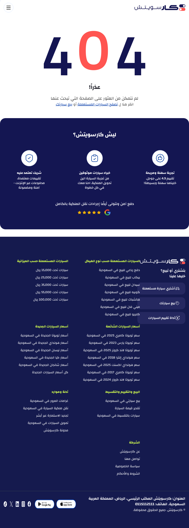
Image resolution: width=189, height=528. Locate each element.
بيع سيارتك (64, 104)
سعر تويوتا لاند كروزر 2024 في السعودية (111, 380)
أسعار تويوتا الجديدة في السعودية (44, 335)
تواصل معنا (132, 459)
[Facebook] (29, 504)
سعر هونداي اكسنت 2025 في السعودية (111, 365)
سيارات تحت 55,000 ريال (51, 292)
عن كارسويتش (130, 452)
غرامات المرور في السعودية (49, 401)
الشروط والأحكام (128, 474)
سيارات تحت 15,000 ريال (52, 270)
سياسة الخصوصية (127, 466)
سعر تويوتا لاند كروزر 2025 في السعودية (111, 350)
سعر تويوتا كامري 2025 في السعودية (113, 335)
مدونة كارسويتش (56, 430)
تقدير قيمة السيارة (127, 408)
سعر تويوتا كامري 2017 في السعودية (113, 372)
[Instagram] (23, 504)
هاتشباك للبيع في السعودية (120, 300)
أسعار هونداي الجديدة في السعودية (43, 343)
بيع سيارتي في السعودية (122, 401)
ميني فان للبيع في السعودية (120, 307)
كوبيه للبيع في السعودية (122, 292)
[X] (11, 504)
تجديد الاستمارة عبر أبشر (52, 416)
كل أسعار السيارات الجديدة (50, 372)
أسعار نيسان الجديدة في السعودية (44, 350)
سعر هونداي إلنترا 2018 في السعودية (114, 358)
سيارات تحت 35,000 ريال (51, 285)
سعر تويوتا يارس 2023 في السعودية (114, 343)
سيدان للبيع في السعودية (122, 285)
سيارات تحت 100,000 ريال (50, 300)
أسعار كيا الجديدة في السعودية (46, 358)
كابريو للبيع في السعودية (122, 314)
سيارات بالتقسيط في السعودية (118, 416)
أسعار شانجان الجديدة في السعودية (43, 365)
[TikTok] (5, 504)
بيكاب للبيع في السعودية (122, 277)
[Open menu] (67, 7)
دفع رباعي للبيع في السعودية (119, 270)
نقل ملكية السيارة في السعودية (45, 408)
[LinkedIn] (17, 504)
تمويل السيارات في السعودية (48, 423)
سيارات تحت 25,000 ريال (51, 277)
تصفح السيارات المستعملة (97, 104)
